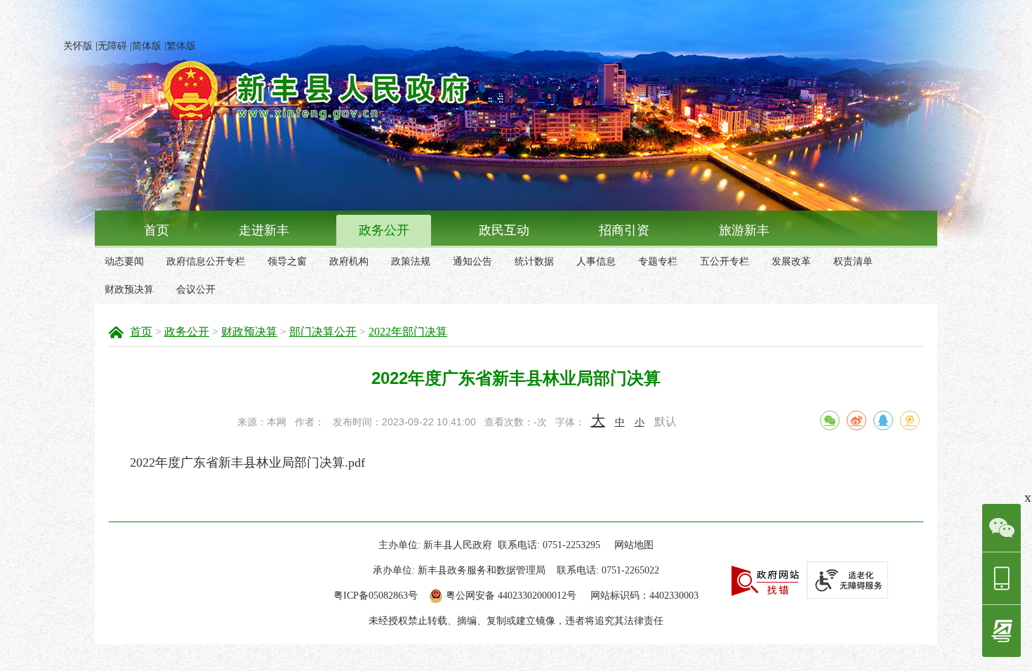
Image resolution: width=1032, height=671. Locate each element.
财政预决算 (129, 289)
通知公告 (472, 261)
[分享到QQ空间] (910, 420)
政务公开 (384, 230)
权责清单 (853, 261)
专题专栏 (657, 261)
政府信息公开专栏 (205, 261)
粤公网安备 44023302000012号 (511, 595)
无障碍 (112, 46)
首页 (156, 230)
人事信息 (596, 261)
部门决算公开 (323, 332)
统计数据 (534, 261)
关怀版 (78, 46)
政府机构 (349, 261)
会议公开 (196, 289)
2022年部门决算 (408, 332)
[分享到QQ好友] (883, 420)
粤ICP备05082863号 (375, 595)
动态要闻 (124, 261)
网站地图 (634, 545)
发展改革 (791, 261)
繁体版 (181, 46)
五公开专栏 (724, 261)
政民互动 (504, 230)
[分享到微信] (830, 420)
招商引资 (624, 230)
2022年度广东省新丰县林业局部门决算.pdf (247, 463)
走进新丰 (264, 230)
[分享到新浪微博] (856, 420)
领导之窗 (287, 261)
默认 (665, 421)
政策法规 (410, 261)
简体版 (146, 46)
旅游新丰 (744, 230)
